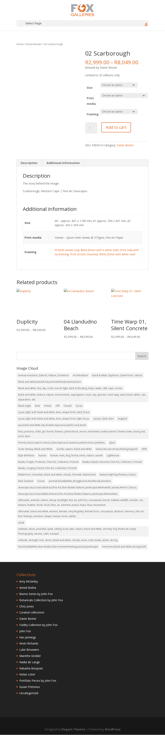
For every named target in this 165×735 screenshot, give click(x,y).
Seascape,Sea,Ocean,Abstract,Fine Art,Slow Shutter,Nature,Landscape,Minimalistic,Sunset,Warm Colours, (77, 487)
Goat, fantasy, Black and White (35, 449)
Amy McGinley (28, 581)
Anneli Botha (27, 588)
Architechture (80, 375)
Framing (93, 114)
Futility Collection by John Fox (38, 625)
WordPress (113, 729)
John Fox (25, 631)
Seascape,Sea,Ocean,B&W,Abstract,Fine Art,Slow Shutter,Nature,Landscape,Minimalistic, (68, 494)
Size (90, 88)
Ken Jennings (27, 637)
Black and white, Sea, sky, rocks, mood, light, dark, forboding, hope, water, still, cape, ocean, (70, 388)
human (42, 455)
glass (112, 442)
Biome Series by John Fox (36, 594)
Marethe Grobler (30, 656)
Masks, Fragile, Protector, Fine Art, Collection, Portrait (48, 462)
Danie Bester (34, 44)
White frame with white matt (117, 254)
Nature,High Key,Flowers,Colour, (118, 474)
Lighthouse (113, 455)
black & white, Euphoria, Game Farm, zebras (117, 375)
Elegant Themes (73, 729)
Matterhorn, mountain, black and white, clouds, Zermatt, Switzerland (57, 474)
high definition (26, 455)
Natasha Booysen (31, 668)
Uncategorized (28, 693)
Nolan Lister (27, 674)
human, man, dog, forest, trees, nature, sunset (76, 455)
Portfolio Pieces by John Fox (37, 680)
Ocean (41, 481)
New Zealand (25, 481)
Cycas (79, 405)
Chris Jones (26, 606)
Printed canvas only (67, 250)
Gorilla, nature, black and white (74, 449)
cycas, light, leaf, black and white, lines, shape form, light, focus (53, 418)
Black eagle (24, 405)
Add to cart (116, 127)
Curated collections (31, 612)
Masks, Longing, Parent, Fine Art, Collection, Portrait (47, 468)
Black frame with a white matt (100, 250)
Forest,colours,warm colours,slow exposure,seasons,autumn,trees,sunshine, (61, 442)
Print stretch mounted (84, 254)
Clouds (68, 405)
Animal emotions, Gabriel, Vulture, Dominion (43, 375)
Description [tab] (29, 163)
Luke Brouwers (29, 650)
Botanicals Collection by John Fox (41, 600)
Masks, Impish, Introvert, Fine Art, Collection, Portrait (112, 462)
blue (37, 405)
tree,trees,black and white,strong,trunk (124, 546)
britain (48, 405)
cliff (58, 405)
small (21, 522)
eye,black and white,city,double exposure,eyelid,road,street (52, 425)
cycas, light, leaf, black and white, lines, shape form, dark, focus (54, 412)
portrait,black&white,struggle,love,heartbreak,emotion (80, 481)
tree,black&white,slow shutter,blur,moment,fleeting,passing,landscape (58, 546)
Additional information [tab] (63, 163)
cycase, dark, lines (103, 418)
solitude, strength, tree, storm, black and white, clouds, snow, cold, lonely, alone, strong (68, 540)
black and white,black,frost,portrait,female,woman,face (49, 381)
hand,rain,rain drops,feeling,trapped (117, 449)
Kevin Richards (28, 643)
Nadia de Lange (29, 662)
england (122, 418)
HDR (144, 449)
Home (20, 44)
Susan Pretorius (29, 687)
